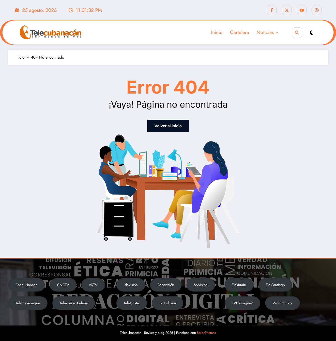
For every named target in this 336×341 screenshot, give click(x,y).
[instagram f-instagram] (317, 10)
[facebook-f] (272, 10)
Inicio (217, 32)
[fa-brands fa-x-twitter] (287, 10)
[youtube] (302, 10)
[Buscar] (297, 32)
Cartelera (239, 32)
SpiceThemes (206, 332)
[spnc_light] (311, 32)
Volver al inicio (168, 125)
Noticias (265, 32)
